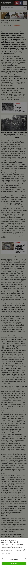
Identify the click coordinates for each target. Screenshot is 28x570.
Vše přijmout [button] (14, 563)
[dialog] (14, 554)
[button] (14, 556)
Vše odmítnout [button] (14, 559)
